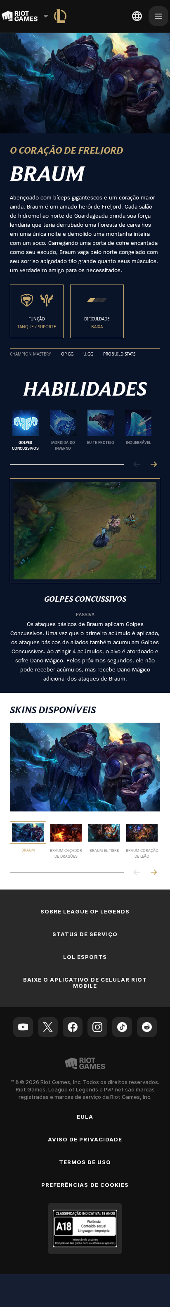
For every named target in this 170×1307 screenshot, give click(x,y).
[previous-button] (137, 465)
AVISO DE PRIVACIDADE (85, 1139)
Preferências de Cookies (85, 1184)
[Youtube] (23, 1027)
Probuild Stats (119, 354)
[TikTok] (122, 1027)
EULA (85, 1116)
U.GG (88, 354)
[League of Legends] (60, 16)
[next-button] (153, 465)
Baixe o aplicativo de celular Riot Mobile (85, 982)
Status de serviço (85, 934)
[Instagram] (97, 1027)
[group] (82, 430)
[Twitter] (48, 1027)
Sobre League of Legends (85, 911)
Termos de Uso (85, 1162)
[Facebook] (73, 1027)
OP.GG (67, 354)
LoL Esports (85, 957)
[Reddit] (147, 1027)
